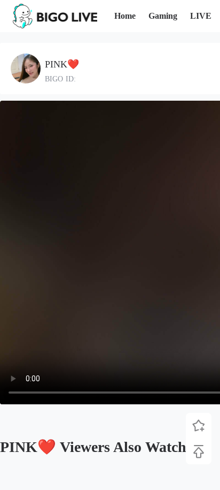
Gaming (162, 15)
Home (125, 15)
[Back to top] (198, 451)
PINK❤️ (62, 64)
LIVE (200, 15)
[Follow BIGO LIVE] (198, 426)
